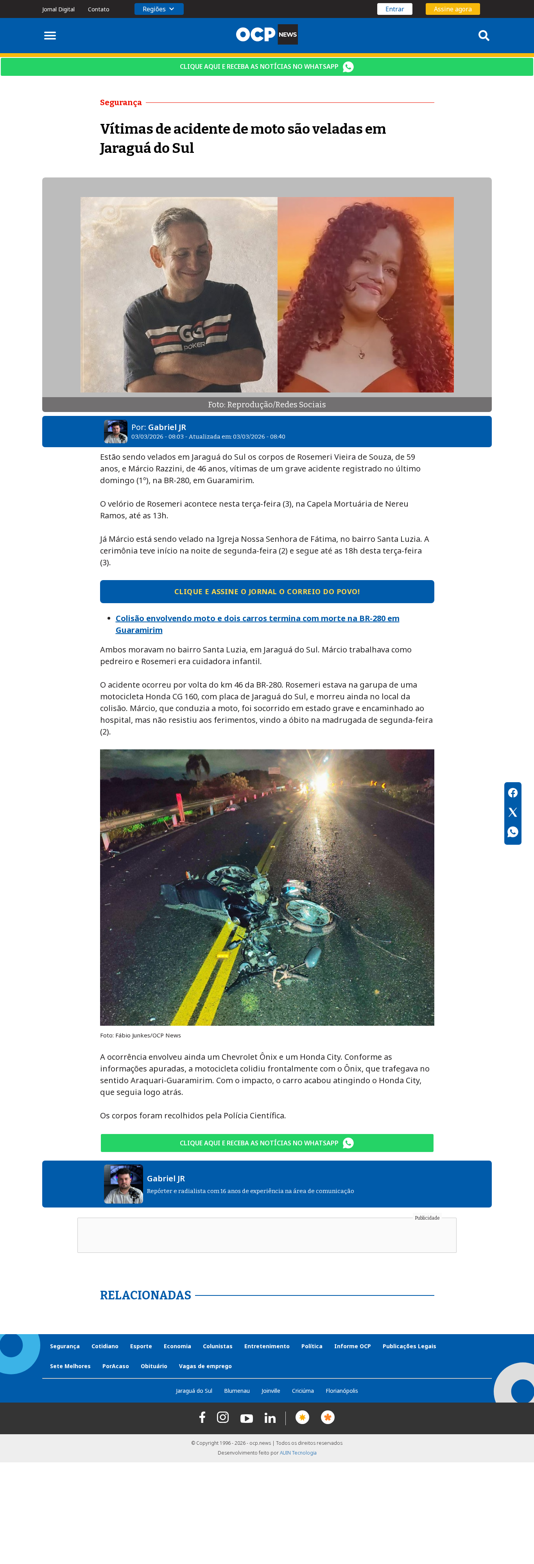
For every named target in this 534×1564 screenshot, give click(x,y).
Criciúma (303, 1390)
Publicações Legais (409, 1346)
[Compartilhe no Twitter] (513, 813)
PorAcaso (115, 1366)
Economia (177, 1346)
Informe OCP (352, 1346)
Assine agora (453, 9)
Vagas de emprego (205, 1366)
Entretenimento (267, 1346)
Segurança (65, 1346)
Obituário (154, 1366)
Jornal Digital (58, 9)
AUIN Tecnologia (298, 1452)
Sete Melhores (70, 1366)
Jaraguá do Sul (194, 1390)
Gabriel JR (167, 427)
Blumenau (237, 1390)
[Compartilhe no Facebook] (513, 794)
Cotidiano (104, 1346)
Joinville (271, 1390)
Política (312, 1346)
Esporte (141, 1346)
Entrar (394, 9)
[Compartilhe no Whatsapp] (513, 833)
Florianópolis (342, 1390)
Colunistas (218, 1346)
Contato (98, 9)
